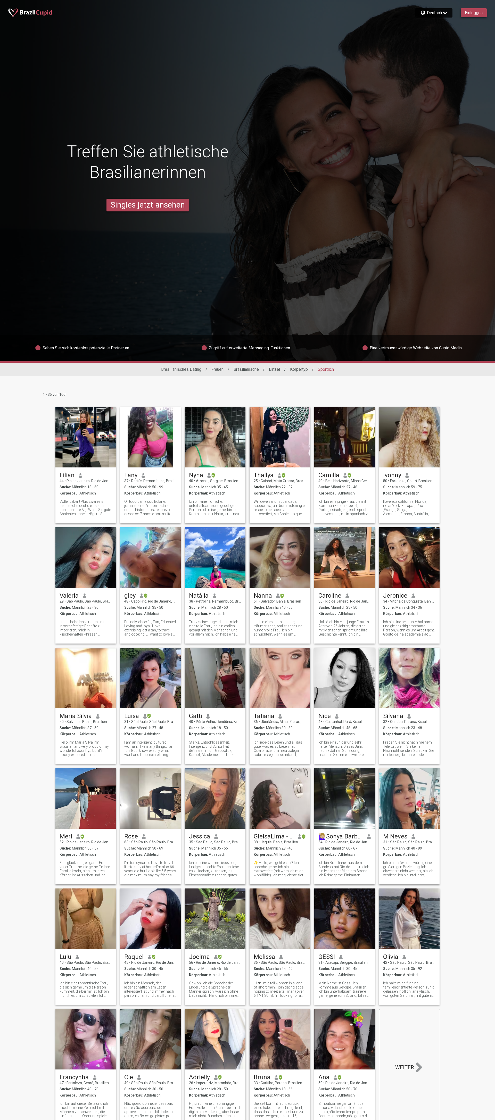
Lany (130, 475)
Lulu (65, 956)
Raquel (134, 956)
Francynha (74, 1077)
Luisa (131, 716)
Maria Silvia (76, 716)
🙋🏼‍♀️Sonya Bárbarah (340, 836)
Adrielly (199, 1077)
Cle (128, 1077)
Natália (199, 595)
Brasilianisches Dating (181, 369)
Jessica (199, 836)
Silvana (393, 716)
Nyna (196, 475)
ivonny (392, 475)
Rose (131, 836)
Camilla (328, 475)
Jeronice (395, 595)
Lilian (67, 475)
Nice (324, 716)
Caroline (329, 595)
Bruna (262, 1077)
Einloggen (474, 12)
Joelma (199, 956)
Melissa (264, 956)
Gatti (195, 716)
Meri (66, 836)
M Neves (395, 836)
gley (130, 595)
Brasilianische (246, 369)
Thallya (264, 475)
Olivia (390, 956)
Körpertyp (299, 369)
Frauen (217, 369)
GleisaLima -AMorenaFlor (274, 836)
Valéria (69, 595)
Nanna (263, 595)
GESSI (326, 956)
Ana (323, 1077)
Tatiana (264, 716)
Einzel (274, 369)
